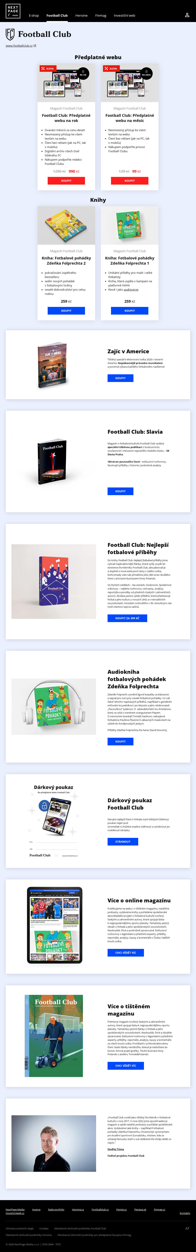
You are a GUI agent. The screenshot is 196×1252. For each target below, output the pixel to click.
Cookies (43, 1228)
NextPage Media (15, 1209)
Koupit (66, 180)
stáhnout (122, 841)
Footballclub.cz (100, 1209)
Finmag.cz (159, 1209)
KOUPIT (120, 378)
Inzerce (36, 1209)
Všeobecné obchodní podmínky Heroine (29, 1235)
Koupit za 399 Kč (127, 618)
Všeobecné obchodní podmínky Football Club (80, 1228)
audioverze (131, 289)
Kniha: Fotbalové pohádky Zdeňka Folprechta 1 (129, 260)
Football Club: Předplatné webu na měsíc (129, 118)
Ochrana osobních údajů (20, 1228)
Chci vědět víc (125, 952)
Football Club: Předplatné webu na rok (66, 118)
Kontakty (185, 1213)
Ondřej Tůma (116, 1149)
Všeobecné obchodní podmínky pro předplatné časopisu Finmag (94, 1235)
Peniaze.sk (140, 1209)
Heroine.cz (78, 1209)
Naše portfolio (56, 1209)
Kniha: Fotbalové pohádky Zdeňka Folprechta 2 (66, 260)
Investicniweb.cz (15, 1213)
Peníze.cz (121, 1209)
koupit (120, 741)
